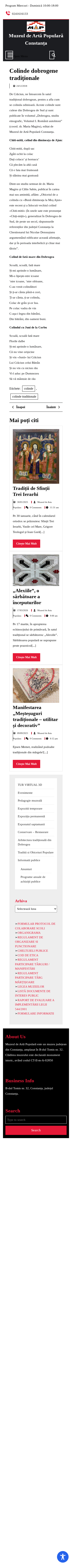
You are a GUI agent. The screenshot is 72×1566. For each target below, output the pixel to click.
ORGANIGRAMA (29, 932)
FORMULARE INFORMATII (36, 1013)
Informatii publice (29, 860)
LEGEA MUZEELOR (31, 986)
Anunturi (26, 869)
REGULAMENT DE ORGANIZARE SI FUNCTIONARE (29, 942)
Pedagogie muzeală (30, 800)
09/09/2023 (23, 733)
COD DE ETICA (28, 955)
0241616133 (20, 13)
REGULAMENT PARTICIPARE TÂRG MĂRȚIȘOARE (29, 978)
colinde (28, 388)
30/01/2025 (23, 502)
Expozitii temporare (30, 808)
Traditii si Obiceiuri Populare (36, 852)
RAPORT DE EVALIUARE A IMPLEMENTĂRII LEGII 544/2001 (34, 1005)
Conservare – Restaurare (33, 832)
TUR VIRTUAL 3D (30, 784)
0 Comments (36, 507)
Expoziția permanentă (31, 816)
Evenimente (25, 792)
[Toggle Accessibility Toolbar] (63, 1557)
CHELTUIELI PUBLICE (33, 950)
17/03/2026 (23, 610)
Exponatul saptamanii (31, 824)
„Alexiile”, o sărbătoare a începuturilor (27, 596)
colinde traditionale (24, 396)
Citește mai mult (28, 545)
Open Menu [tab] (20, 55)
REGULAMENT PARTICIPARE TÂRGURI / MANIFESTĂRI (32, 964)
